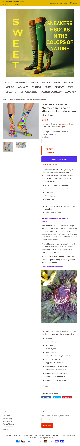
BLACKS (46, 82)
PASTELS (36, 87)
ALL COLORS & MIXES (16, 82)
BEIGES (34, 82)
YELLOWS (11, 92)
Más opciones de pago (50, 164)
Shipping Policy (8, 427)
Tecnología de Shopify (46, 438)
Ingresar (53, 3)
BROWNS (68, 82)
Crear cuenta (63, 3)
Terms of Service (8, 424)
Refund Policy (7, 421)
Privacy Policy (7, 419)
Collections (7, 416)
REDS (70, 87)
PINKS (48, 87)
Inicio (4, 99)
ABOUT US (70, 92)
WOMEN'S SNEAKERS (51, 92)
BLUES (57, 82)
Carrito (74, 3)
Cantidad (45, 137)
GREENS (10, 87)
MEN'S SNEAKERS (28, 92)
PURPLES (59, 87)
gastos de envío (65, 124)
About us (6, 430)
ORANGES (23, 87)
